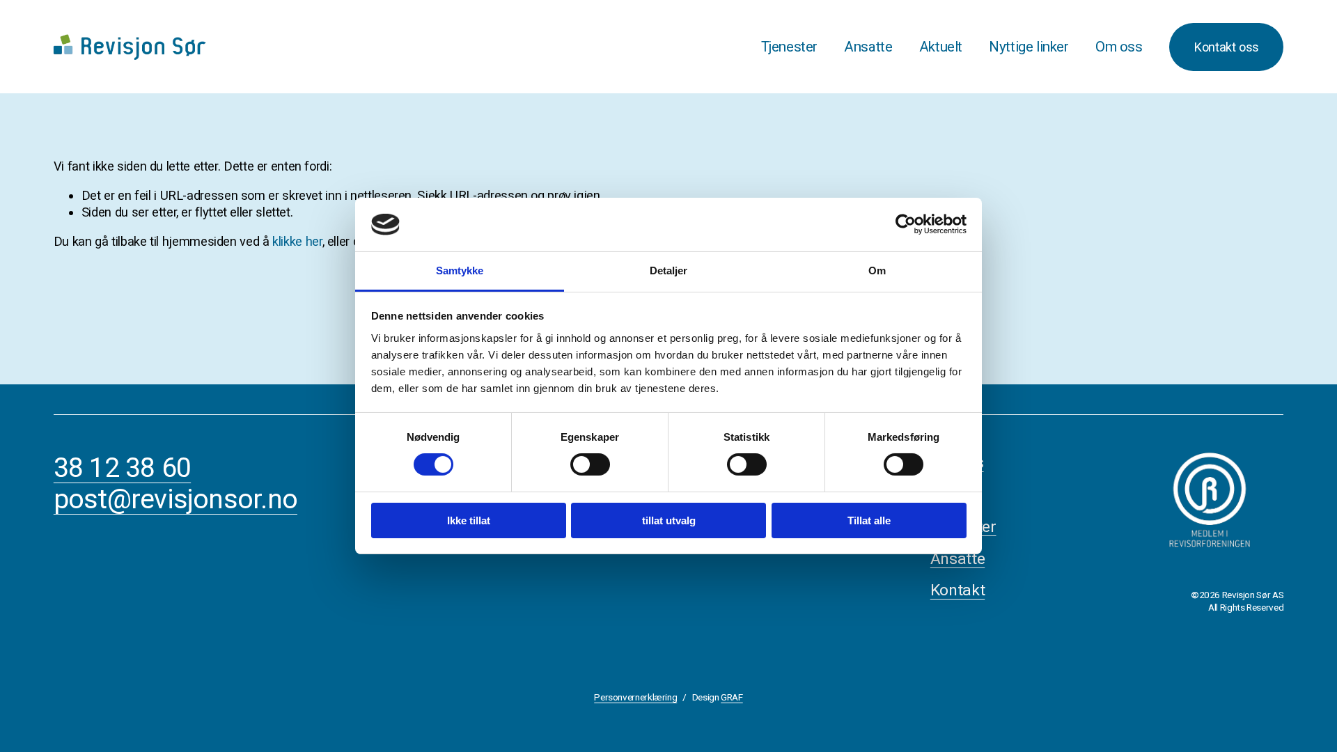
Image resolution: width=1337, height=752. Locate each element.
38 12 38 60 (122, 468)
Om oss (1119, 46)
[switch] (590, 464)
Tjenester (789, 46)
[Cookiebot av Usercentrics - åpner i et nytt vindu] (906, 224)
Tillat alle (869, 520)
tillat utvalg (669, 520)
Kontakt (957, 590)
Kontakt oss (1226, 47)
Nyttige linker (1028, 46)
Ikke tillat (468, 520)
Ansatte (868, 46)
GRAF (732, 697)
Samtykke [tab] (460, 270)
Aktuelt (940, 46)
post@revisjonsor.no (175, 499)
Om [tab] (877, 270)
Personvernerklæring (635, 697)
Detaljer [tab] (669, 270)
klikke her (297, 241)
